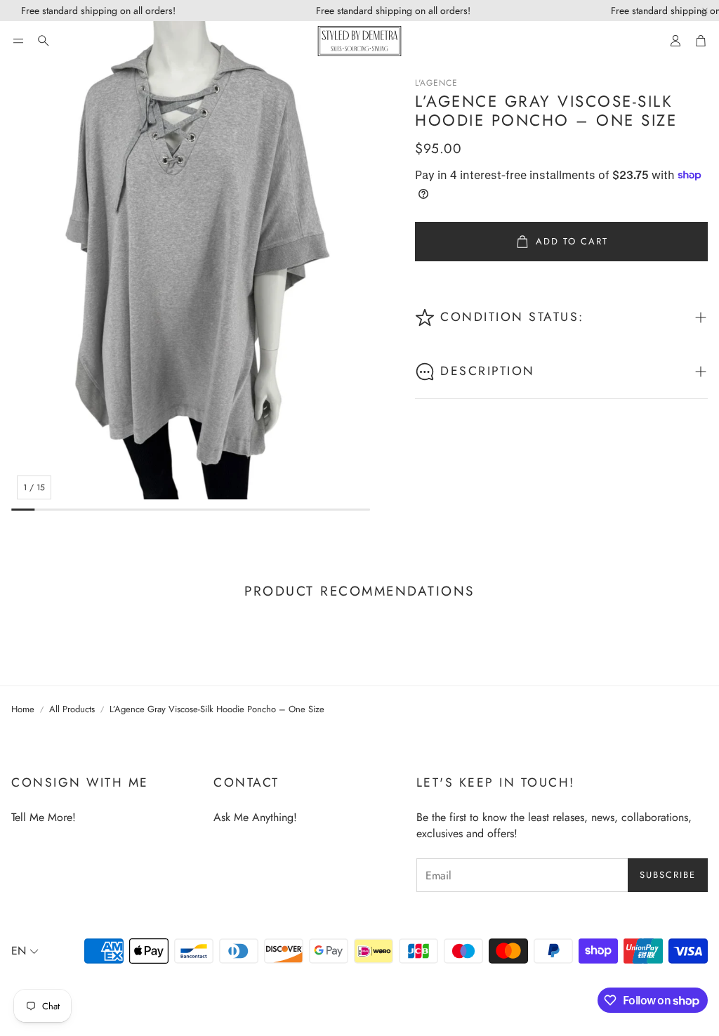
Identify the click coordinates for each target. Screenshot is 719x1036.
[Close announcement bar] (704, 10)
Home (22, 709)
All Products (72, 709)
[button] (18, 41)
